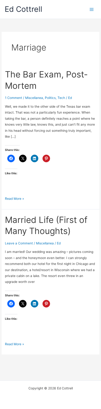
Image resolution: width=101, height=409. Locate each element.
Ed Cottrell (23, 9)
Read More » (14, 199)
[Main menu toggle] (92, 9)
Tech (61, 98)
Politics (50, 98)
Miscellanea (34, 98)
